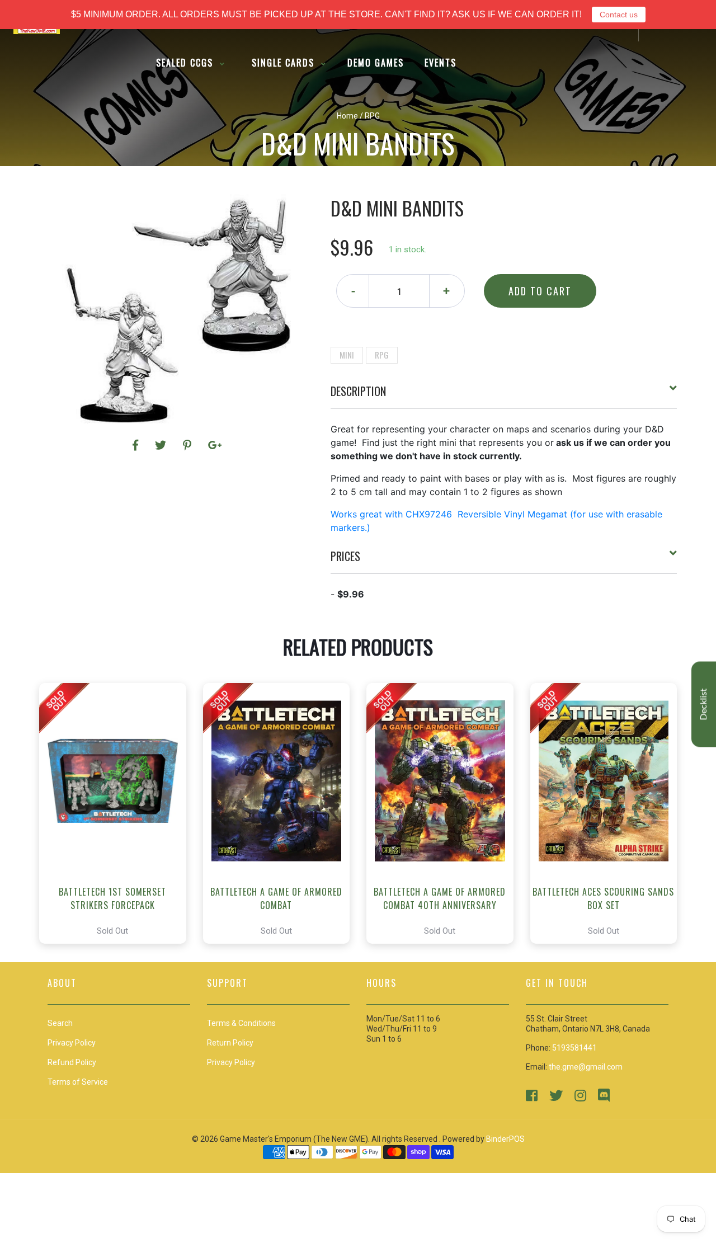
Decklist (703, 705)
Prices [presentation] (345, 556)
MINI (347, 355)
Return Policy (230, 1042)
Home (347, 115)
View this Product (118, 813)
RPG (382, 355)
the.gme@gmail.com (586, 1066)
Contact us (619, 14)
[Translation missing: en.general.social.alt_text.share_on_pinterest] (189, 445)
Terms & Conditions (241, 1023)
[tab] (504, 395)
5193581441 (574, 1047)
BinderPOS (505, 1138)
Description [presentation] (358, 391)
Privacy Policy (231, 1062)
